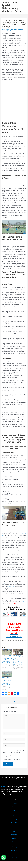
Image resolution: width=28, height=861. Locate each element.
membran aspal (11, 586)
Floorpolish (14, 810)
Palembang (14, 847)
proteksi (3, 577)
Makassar (14, 850)
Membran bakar (14, 806)
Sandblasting (14, 803)
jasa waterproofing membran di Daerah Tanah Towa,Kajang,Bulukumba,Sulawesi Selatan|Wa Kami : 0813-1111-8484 (18, 660)
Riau (14, 854)
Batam (14, 838)
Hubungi (23, 601)
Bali (14, 831)
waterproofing (5, 583)
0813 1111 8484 (14, 636)
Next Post (14, 701)
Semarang (14, 822)
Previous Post (14, 699)
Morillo (3, 786)
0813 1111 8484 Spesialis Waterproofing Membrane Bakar (11, 7)
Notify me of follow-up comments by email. (14, 756)
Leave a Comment (6, 29)
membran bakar (12, 594)
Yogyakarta (14, 826)
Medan (14, 841)
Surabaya (14, 834)
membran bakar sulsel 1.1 (17, 29)
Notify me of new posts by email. (12, 759)
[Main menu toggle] (25, 6)
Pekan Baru (14, 857)
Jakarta (14, 815)
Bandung (14, 819)
